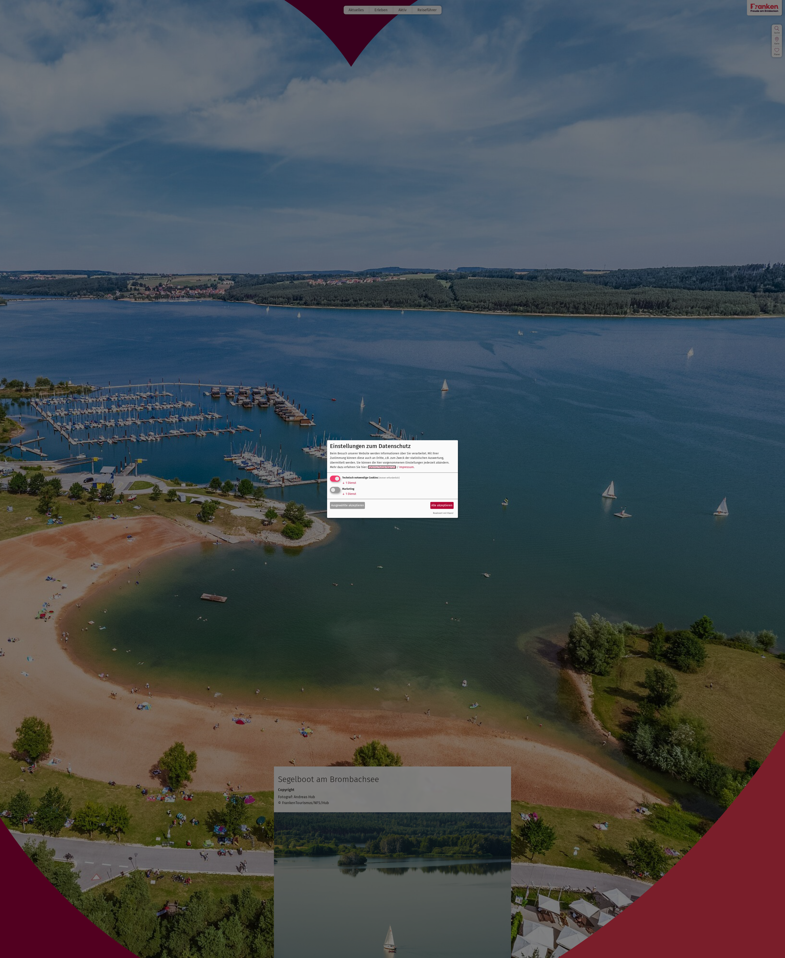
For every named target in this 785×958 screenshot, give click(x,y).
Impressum (406, 467)
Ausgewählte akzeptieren (347, 505)
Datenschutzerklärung (382, 467)
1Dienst (349, 483)
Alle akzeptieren (441, 505)
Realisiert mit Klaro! (443, 513)
